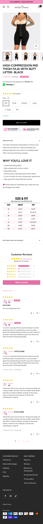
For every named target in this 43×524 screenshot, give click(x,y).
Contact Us (7, 460)
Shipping (6, 468)
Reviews (27, 464)
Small (14, 103)
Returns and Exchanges (13, 240)
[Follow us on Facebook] (5, 496)
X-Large (8, 110)
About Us (27, 460)
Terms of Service (30, 483)
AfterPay (6, 476)
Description (8, 140)
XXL (17, 110)
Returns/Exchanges (10, 464)
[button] (8, 94)
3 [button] (22, 441)
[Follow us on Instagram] (10, 496)
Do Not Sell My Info (31, 475)
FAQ (4, 472)
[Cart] (39, 7)
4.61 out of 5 (27, 259)
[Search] (8, 7)
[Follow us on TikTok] (15, 496)
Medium (24, 103)
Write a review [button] (21, 282)
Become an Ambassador (28, 469)
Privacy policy (29, 479)
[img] (8, 297)
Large (35, 103)
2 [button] (18, 441)
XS (6, 103)
